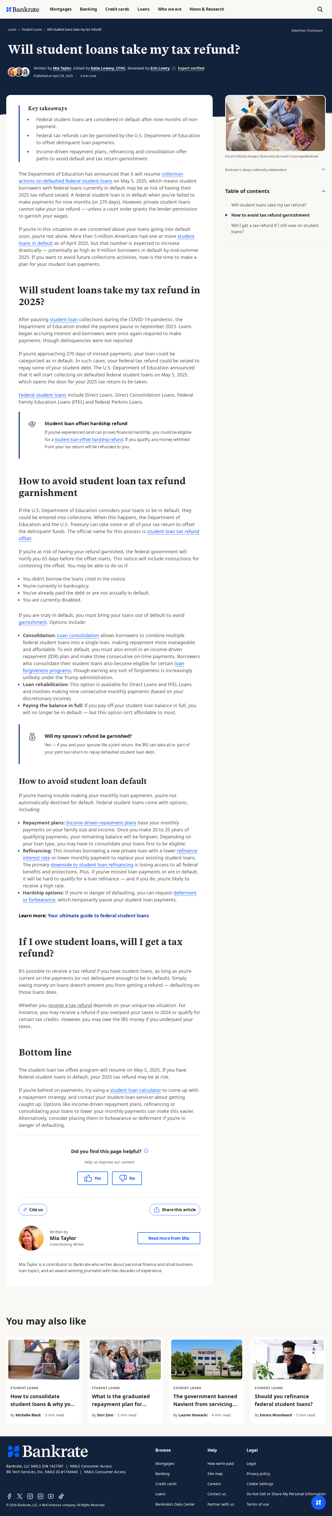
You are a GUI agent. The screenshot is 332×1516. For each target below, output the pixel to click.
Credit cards (166, 1483)
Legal (251, 1463)
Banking (162, 1473)
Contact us (217, 1493)
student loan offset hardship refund (89, 439)
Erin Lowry (160, 68)
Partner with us (221, 1504)
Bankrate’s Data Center (175, 1504)
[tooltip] (146, 1151)
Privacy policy (258, 1473)
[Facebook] (9, 1496)
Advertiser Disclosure (306, 30)
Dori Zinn (105, 1414)
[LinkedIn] (40, 1496)
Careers (214, 1483)
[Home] (22, 9)
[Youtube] (51, 1496)
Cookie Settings (260, 1483)
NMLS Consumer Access (91, 1466)
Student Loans (32, 29)
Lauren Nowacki (193, 1414)
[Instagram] (30, 1496)
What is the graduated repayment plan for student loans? (121, 1404)
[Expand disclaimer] (323, 169)
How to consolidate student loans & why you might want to (42, 1404)
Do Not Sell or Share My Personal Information (286, 1493)
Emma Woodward (276, 1414)
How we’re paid (221, 1463)
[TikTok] (61, 1496)
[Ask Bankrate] (318, 1502)
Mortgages (164, 1463)
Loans (12, 29)
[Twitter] (20, 1496)
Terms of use (258, 1504)
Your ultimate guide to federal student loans (98, 915)
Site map (215, 1473)
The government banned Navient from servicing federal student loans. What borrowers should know (205, 1412)
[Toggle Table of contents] (324, 191)
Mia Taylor (62, 68)
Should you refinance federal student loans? (284, 1400)
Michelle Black (28, 1414)
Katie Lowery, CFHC (108, 68)
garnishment (33, 622)
